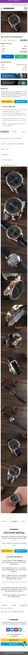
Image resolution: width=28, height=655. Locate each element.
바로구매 (21, 56)
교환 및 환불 (14, 131)
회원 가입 (18, 4)
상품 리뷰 (23, 131)
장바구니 (25, 4)
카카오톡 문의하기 (8, 101)
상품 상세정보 (4, 131)
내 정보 (22, 4)
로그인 (14, 4)
